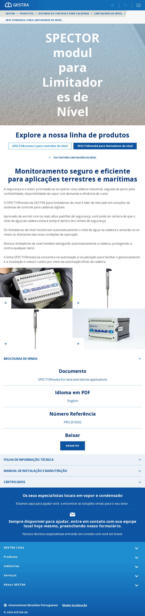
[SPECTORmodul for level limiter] (108, 288)
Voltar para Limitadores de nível (74, 157)
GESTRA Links (14, 547)
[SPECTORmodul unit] (108, 329)
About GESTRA (14, 584)
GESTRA (10, 13)
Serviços (10, 575)
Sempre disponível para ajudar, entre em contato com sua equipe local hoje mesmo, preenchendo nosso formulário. (72, 523)
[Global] (112, 5)
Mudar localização (74, 605)
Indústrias (11, 566)
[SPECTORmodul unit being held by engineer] (36, 288)
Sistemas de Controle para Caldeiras (63, 13)
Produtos (27, 13)
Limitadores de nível (108, 13)
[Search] (125, 5)
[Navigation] (138, 5)
